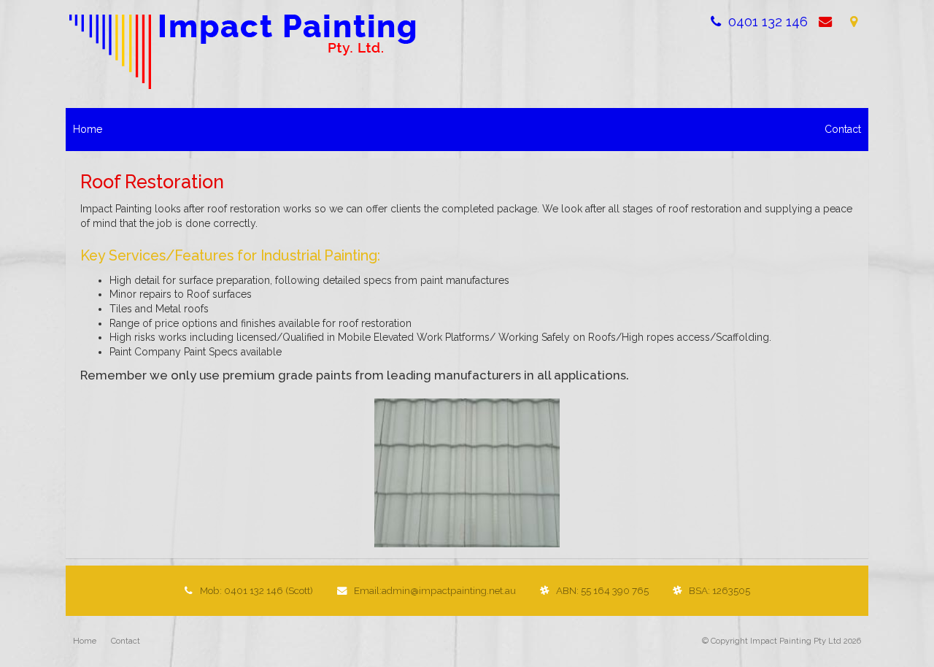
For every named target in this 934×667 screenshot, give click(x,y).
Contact (125, 641)
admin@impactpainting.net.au (435, 590)
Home (84, 641)
